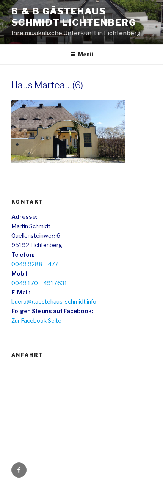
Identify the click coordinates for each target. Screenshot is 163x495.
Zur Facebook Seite (36, 320)
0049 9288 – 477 (34, 264)
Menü (85, 54)
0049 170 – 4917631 (39, 283)
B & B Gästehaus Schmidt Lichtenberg (73, 17)
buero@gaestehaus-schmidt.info (53, 301)
